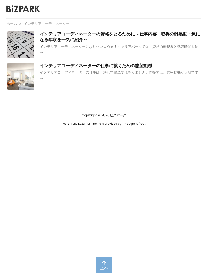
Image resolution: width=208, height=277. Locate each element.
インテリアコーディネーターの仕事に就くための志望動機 (96, 65)
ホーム (11, 23)
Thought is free (133, 124)
